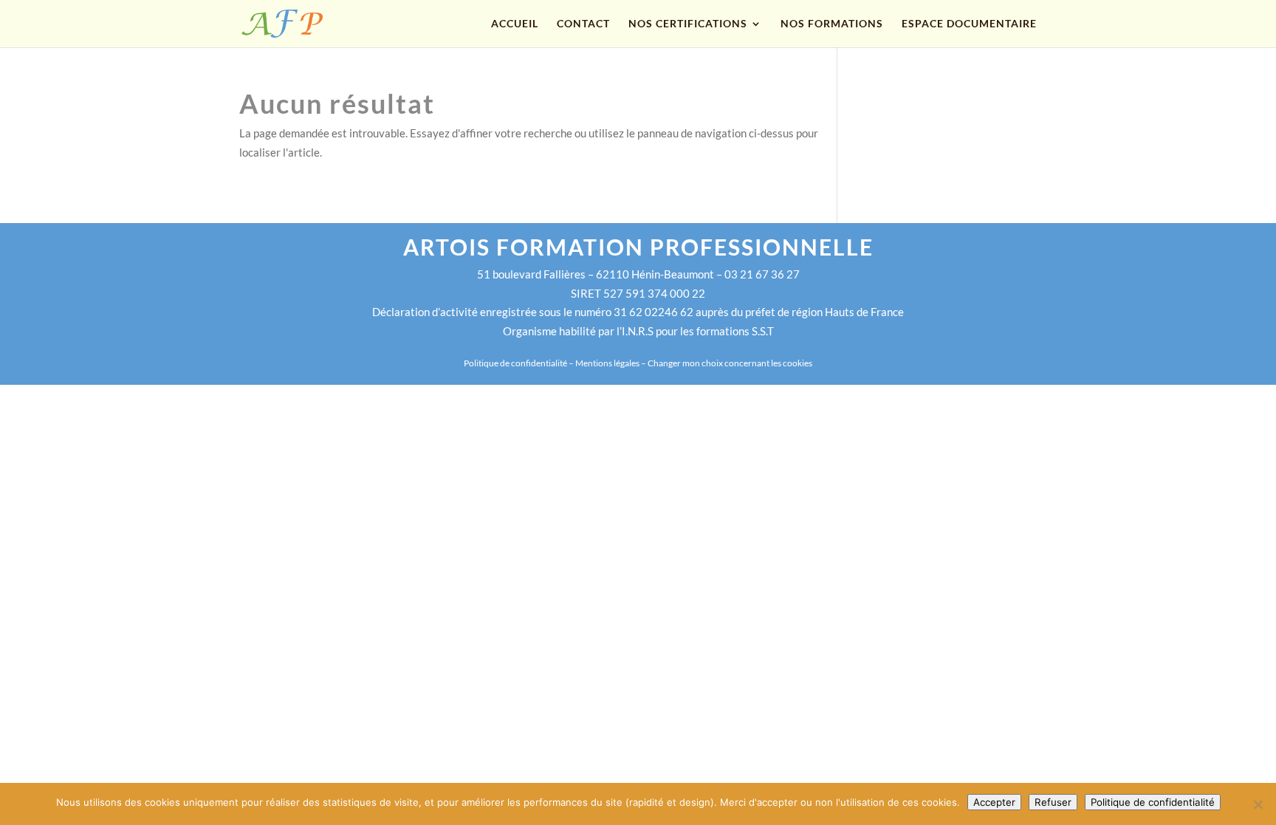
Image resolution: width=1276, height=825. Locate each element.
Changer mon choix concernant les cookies (730, 363)
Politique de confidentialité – (519, 363)
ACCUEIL (514, 24)
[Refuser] (1257, 804)
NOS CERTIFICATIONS (687, 24)
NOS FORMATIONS (832, 24)
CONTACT (583, 24)
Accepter (994, 802)
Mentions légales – (611, 363)
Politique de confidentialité (1153, 802)
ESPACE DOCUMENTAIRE (969, 24)
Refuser (1053, 802)
